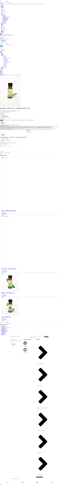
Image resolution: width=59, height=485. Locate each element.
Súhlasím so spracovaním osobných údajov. (5, 152)
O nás (2, 54)
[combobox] (3, 322)
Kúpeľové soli (5, 65)
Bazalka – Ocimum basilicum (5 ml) (8, 292)
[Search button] (7, 43)
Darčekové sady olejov (3, 328)
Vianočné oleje (5, 64)
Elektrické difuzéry (5, 59)
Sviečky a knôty (5, 66)
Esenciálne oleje (5, 213)
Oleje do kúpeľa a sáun (5, 62)
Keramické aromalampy (6, 60)
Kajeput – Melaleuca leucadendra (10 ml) (9, 210)
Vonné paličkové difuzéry (6, 61)
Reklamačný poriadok (3, 41)
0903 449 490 (2, 49)
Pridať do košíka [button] (2, 38)
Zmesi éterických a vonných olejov (5, 327)
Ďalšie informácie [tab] (3, 122)
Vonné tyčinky (3, 332)
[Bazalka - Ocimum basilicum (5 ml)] (10, 290)
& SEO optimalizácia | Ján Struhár (38, 479)
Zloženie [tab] (2, 123)
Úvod (2, 53)
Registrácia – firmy (4, 67)
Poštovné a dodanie (3, 40)
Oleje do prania (3, 329)
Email (0, 146)
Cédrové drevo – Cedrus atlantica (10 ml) (9, 268)
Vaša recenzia (1, 151)
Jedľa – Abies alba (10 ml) (6, 316)
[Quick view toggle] (2, 157)
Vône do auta (4, 63)
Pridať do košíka (2, 119)
